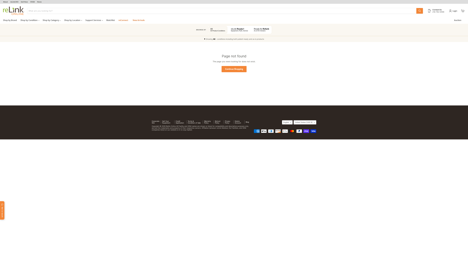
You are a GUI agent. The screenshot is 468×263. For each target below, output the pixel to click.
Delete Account (238, 122)
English (286, 122)
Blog (247, 122)
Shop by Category (51, 20)
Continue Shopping (234, 69)
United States (304, 122)
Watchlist (110, 20)
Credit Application (180, 122)
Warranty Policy (207, 122)
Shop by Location (72, 20)
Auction (457, 20)
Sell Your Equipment (166, 122)
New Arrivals (139, 20)
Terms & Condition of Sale (194, 122)
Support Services (93, 20)
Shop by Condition (29, 20)
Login (455, 11)
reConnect (123, 20)
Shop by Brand (10, 20)
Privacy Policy (227, 122)
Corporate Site (155, 122)
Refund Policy (217, 122)
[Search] (419, 11)
